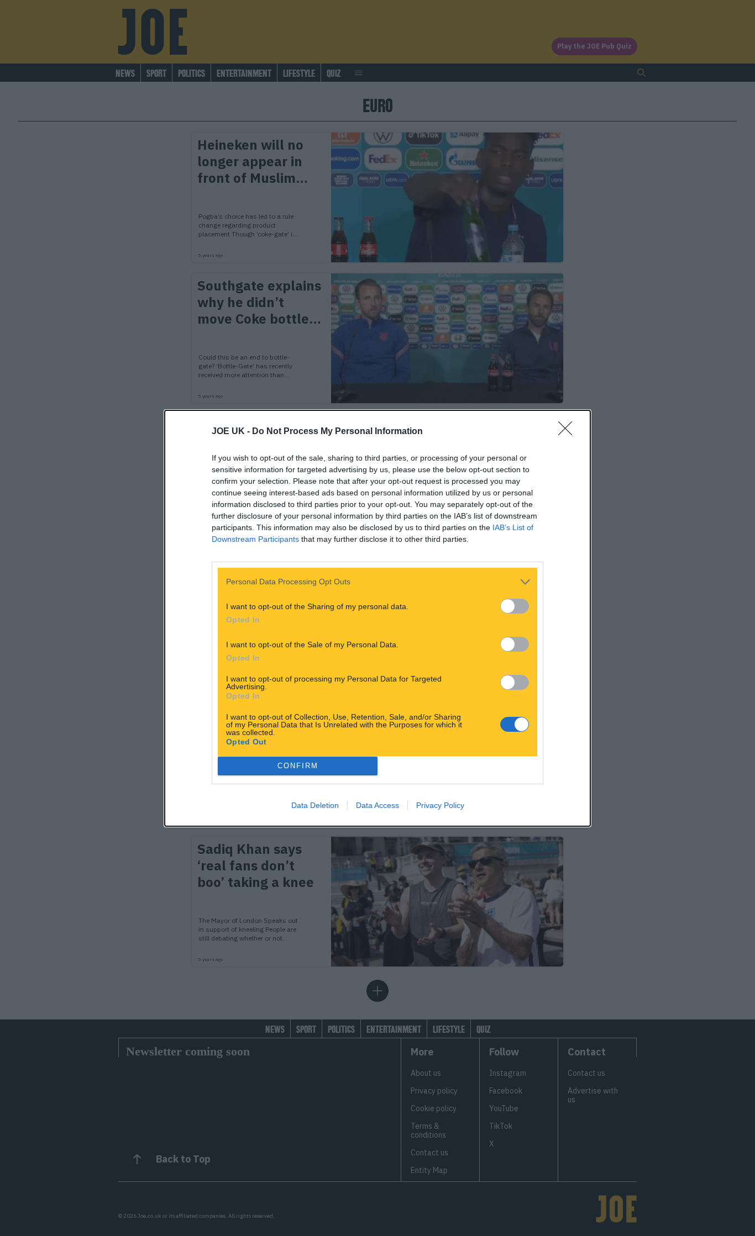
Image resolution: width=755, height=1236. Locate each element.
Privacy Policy (440, 805)
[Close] (568, 431)
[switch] (514, 606)
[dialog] (377, 618)
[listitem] (377, 582)
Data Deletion (315, 805)
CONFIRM (297, 766)
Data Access (377, 805)
